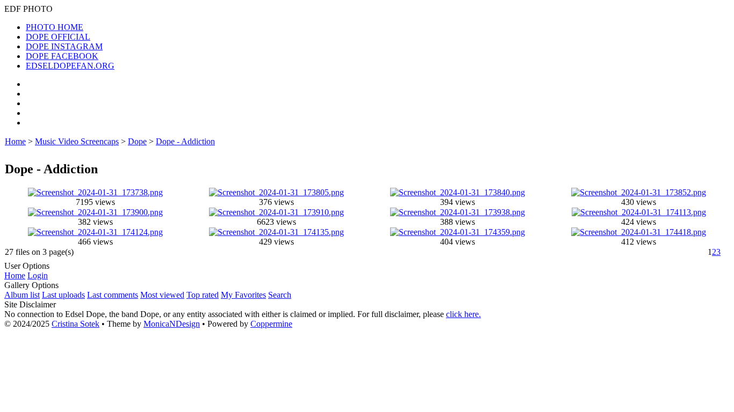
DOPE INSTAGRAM (64, 46)
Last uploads (63, 294)
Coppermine (271, 323)
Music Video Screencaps (77, 141)
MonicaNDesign (171, 323)
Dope (137, 141)
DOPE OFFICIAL (58, 36)
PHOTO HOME (54, 27)
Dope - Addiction (185, 141)
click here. (463, 314)
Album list (22, 294)
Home (15, 141)
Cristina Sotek (75, 323)
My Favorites (243, 294)
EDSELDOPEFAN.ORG (70, 65)
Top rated (202, 294)
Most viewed (162, 294)
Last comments (112, 294)
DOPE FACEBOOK (62, 56)
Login (37, 275)
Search (279, 294)
